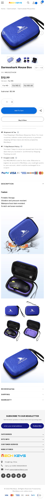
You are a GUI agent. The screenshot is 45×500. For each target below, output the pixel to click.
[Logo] (15, 2)
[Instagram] (13, 476)
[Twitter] (8, 476)
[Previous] (3, 33)
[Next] (41, 33)
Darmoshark (11, 9)
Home (3, 9)
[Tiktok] (24, 476)
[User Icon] (34, 3)
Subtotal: (5, 91)
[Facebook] (3, 476)
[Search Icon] (28, 3)
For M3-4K (28, 85)
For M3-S (16, 85)
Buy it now (23, 120)
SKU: (2, 72)
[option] (22, 33)
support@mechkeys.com (19, 469)
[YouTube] (18, 476)
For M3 (5, 85)
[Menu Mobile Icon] (2, 2)
